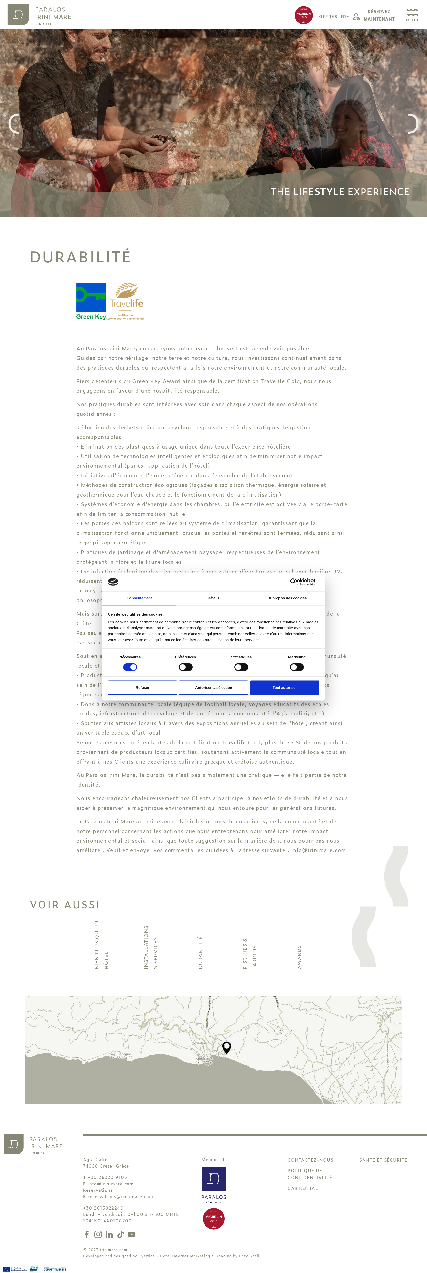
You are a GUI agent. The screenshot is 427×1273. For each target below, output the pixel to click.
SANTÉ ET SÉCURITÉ (383, 1160)
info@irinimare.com (318, 850)
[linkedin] (110, 1233)
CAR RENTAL (303, 1188)
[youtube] (131, 1233)
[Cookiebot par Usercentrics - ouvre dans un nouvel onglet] (297, 581)
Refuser (142, 688)
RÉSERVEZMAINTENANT (379, 15)
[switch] (186, 667)
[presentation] (14, 124)
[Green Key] (110, 300)
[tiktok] (121, 1233)
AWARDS (298, 957)
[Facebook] (87, 1233)
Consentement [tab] (139, 598)
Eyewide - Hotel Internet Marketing (174, 1255)
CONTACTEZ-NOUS (310, 1160)
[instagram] (99, 1233)
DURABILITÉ (200, 952)
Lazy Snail (249, 1255)
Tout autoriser (285, 688)
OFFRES (328, 16)
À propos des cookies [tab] (288, 598)
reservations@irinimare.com (120, 1196)
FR (344, 16)
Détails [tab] (214, 598)
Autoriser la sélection (213, 688)
